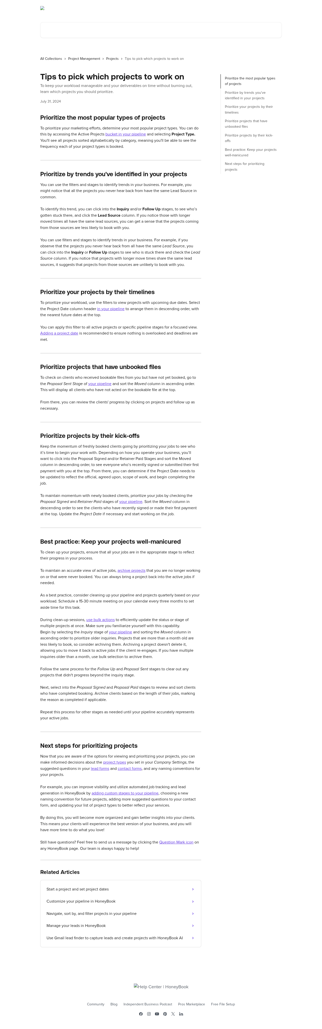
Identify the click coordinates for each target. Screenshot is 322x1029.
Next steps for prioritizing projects (244, 166)
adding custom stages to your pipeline (125, 793)
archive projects (131, 571)
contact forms (130, 769)
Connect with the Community (255, 8)
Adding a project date (59, 333)
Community (95, 1004)
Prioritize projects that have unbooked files (246, 123)
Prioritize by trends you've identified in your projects (245, 95)
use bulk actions (100, 620)
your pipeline (99, 384)
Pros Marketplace (191, 1004)
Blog (113, 1004)
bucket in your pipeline (125, 134)
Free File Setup (223, 1004)
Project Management (84, 59)
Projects (112, 59)
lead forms (100, 769)
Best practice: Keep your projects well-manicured (251, 152)
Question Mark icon (176, 842)
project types (114, 762)
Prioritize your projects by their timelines (249, 109)
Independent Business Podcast (148, 1004)
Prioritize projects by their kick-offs (249, 138)
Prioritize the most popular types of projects (250, 81)
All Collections (51, 59)
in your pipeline (111, 309)
